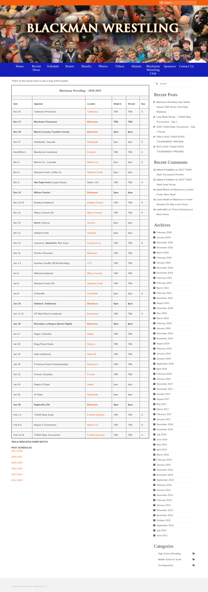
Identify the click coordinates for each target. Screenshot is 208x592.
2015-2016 (17, 462)
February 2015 (164, 485)
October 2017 (163, 394)
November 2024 (164, 272)
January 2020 (163, 328)
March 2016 (162, 454)
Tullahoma (92, 111)
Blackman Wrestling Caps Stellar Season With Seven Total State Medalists (173, 107)
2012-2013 (17, 480)
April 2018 (161, 368)
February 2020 (164, 323)
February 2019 (164, 348)
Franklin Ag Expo (95, 414)
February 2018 (164, 374)
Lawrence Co (94, 243)
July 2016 (161, 434)
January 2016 (163, 464)
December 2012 (164, 510)
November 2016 (164, 429)
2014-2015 (17, 468)
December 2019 (164, 333)
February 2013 (164, 500)
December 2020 (164, 308)
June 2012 (161, 535)
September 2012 (165, 525)
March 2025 (162, 252)
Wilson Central (94, 212)
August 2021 (162, 303)
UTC (89, 263)
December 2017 (164, 384)
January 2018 (163, 379)
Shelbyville (92, 142)
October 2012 (163, 520)
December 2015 (164, 469)
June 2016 (161, 439)
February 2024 (164, 278)
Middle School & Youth (169, 559)
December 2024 (164, 267)
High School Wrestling (169, 553)
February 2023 (164, 283)
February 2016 (164, 459)
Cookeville (92, 293)
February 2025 (164, 257)
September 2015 (165, 480)
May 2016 (161, 444)
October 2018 (163, 358)
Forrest (91, 374)
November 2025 (164, 247)
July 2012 (161, 530)
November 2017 (164, 389)
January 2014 (163, 490)
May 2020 (161, 313)
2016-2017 (17, 456)
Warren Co (92, 162)
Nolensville (92, 394)
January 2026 (163, 237)
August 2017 (162, 399)
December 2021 (164, 298)
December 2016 (164, 424)
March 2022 (162, 288)
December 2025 (164, 242)
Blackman (92, 121)
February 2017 (164, 414)
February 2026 (164, 232)
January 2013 (163, 505)
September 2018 (165, 363)
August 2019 (162, 343)
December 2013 (164, 495)
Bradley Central (95, 202)
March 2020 (162, 318)
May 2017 (161, 404)
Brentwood (92, 313)
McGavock (92, 364)
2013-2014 (17, 474)
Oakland (91, 233)
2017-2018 (17, 451)
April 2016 (161, 449)
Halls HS (91, 354)
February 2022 (164, 293)
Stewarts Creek (95, 172)
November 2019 (164, 338)
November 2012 (164, 515)
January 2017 (163, 419)
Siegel (90, 334)
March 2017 (162, 409)
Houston (91, 152)
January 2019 (163, 353)
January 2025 (163, 262)
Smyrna (91, 222)
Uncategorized (165, 565)
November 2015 (164, 475)
